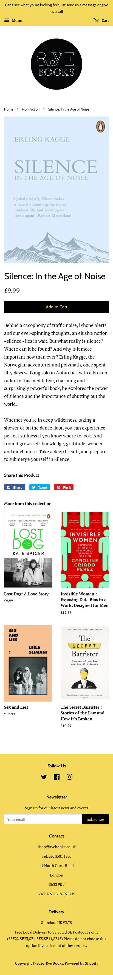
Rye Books (54, 963)
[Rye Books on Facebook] (56, 777)
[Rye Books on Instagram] (69, 777)
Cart (105, 20)
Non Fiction (30, 109)
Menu (16, 20)
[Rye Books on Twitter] (44, 777)
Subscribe (95, 819)
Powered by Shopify (81, 963)
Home (8, 109)
